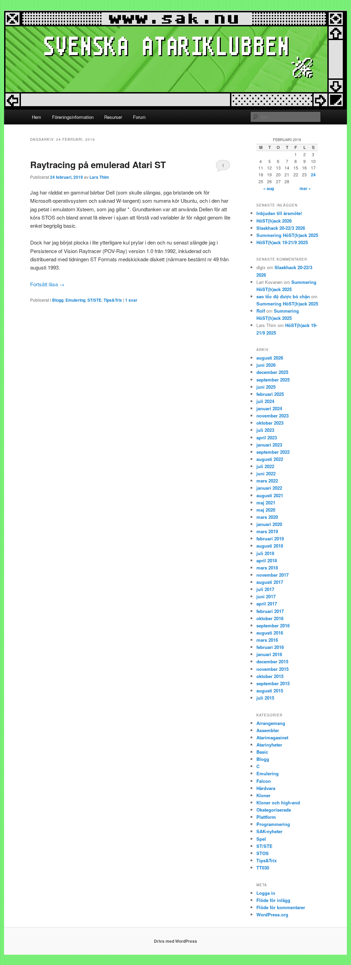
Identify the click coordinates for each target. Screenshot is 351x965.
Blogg (57, 300)
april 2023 (266, 437)
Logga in (265, 893)
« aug (268, 188)
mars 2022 (267, 480)
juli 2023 (265, 430)
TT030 (262, 867)
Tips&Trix (113, 300)
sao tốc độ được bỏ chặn (283, 296)
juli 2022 (265, 466)
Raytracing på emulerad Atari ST (98, 164)
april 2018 (266, 560)
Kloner (263, 795)
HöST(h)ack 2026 (274, 220)
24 (313, 175)
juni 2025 (266, 387)
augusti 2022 (269, 459)
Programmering (273, 824)
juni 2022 (266, 473)
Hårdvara (265, 788)
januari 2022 (269, 488)
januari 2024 (269, 408)
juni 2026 (266, 365)
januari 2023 (269, 444)
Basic (262, 752)
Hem (36, 117)
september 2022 (273, 452)
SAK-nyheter (269, 831)
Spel (261, 839)
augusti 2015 (269, 690)
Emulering (75, 300)
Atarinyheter (269, 744)
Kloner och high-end (278, 802)
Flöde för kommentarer (280, 907)
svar (131, 300)
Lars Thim (99, 177)
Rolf (260, 311)
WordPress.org (272, 914)
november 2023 (272, 415)
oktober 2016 (269, 618)
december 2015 (272, 661)
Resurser (113, 117)
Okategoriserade (273, 809)
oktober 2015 (269, 676)
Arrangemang (270, 723)
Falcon (263, 781)
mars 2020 (267, 517)
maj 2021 (265, 502)
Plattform (266, 817)
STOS (262, 853)
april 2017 (266, 603)
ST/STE (94, 300)
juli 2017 (265, 589)
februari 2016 (270, 647)
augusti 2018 (269, 545)
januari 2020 (269, 524)
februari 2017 (270, 611)
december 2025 (272, 372)
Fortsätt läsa (47, 284)
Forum (139, 117)
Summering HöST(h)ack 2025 (287, 235)
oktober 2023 (269, 422)
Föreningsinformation (73, 117)
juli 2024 (265, 401)
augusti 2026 (269, 357)
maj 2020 (265, 509)
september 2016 (273, 625)
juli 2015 (265, 697)
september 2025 (273, 379)
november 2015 (272, 669)
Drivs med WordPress (175, 941)
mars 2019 (267, 531)
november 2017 (272, 575)
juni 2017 (266, 596)
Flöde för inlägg (273, 900)
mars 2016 (267, 640)
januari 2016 (269, 654)
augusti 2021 (269, 495)
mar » (305, 188)
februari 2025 (270, 394)
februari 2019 (270, 538)
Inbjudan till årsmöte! (279, 213)
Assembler (267, 730)
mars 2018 (267, 567)
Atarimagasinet (272, 737)
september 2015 (273, 683)
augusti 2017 (269, 582)
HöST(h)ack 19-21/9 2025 (282, 242)
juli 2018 (265, 553)
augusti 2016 (269, 632)
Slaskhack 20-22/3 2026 (280, 228)
